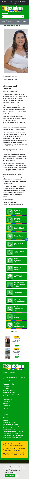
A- (11, 3)
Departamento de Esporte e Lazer (13, 435)
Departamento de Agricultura (12, 433)
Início (3, 21)
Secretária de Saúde (9, 429)
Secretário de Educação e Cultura (13, 431)
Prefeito (5, 420)
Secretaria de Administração (11, 426)
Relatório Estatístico (9, 390)
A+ (9, 3)
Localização (6, 413)
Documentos (7, 401)
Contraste (23, 1)
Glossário (6, 388)
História (5, 411)
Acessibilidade (16, 1)
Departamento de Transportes (12, 437)
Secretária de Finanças (10, 428)
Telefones (4, 1)
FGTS (4, 375)
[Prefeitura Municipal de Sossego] (12, 9)
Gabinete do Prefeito (9, 422)
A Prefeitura (10, 21)
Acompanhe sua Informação (11, 394)
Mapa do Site (7, 381)
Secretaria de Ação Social (10, 424)
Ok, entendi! (10, 475)
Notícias (5, 414)
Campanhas (6, 405)
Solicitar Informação (9, 392)
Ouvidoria (10, 1)
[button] (22, 17)
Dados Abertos (7, 396)
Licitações (6, 386)
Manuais (5, 403)
